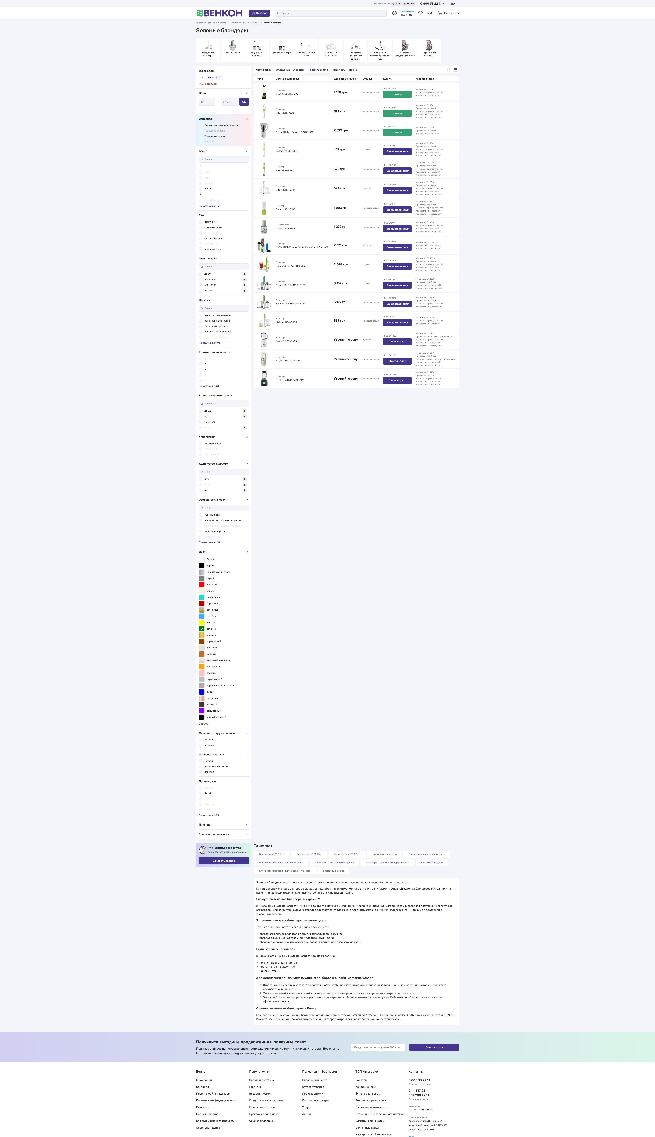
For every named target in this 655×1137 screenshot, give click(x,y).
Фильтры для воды (367, 1093)
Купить (397, 94)
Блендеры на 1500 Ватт (347, 854)
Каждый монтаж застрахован (215, 1121)
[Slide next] (455, 50)
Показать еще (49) (209, 206)
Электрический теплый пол (373, 1134)
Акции (306, 1114)
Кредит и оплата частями (266, 1100)
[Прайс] (455, 69)
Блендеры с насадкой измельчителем (281, 862)
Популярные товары (315, 1100)
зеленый (213, 77)
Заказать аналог (398, 151)
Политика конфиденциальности (217, 1100)
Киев (398, 3)
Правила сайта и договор (213, 1093)
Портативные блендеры (429, 54)
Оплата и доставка (261, 1080)
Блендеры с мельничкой (331, 54)
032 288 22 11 (419, 1095)
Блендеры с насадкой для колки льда (380, 56)
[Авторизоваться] (394, 13)
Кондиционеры (365, 1086)
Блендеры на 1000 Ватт (306, 54)
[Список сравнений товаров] (429, 13)
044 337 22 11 (419, 1090)
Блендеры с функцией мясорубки (334, 862)
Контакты (202, 1086)
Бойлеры (361, 1080)
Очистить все (210, 83)
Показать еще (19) (209, 342)
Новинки (353, 69)
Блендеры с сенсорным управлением (387, 862)
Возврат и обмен (260, 1093)
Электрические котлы (369, 1121)
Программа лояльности (264, 1114)
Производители (312, 1093)
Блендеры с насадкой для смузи (405, 54)
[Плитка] (448, 69)
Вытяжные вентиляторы (371, 1107)
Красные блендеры (432, 862)
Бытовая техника (238, 22)
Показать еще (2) (209, 815)
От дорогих (299, 69)
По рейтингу (338, 69)
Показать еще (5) (209, 386)
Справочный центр (315, 1080)
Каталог (261, 13)
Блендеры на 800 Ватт (309, 854)
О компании (204, 1080)
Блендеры (255, 22)
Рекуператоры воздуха (370, 1100)
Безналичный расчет (263, 1107)
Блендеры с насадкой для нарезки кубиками (285, 870)
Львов (410, 3)
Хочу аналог (397, 341)
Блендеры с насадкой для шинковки (356, 56)
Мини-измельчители (384, 854)
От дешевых (283, 69)
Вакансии (202, 1107)
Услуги (306, 1107)
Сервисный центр (208, 1127)
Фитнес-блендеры (282, 53)
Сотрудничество (207, 1114)
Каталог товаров (313, 1086)
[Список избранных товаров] (420, 13)
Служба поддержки (262, 1121)
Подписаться (434, 1047)
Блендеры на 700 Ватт (272, 854)
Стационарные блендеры (257, 54)
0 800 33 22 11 (430, 3)
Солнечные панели (368, 1127)
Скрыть (203, 723)
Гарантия (255, 1086)
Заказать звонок (224, 860)
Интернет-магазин (205, 22)
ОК (244, 101)
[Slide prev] (200, 50)
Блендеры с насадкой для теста (426, 854)
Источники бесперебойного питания (379, 1114)
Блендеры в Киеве (333, 870)
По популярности (318, 69)
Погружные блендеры (208, 54)
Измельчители (232, 53)
